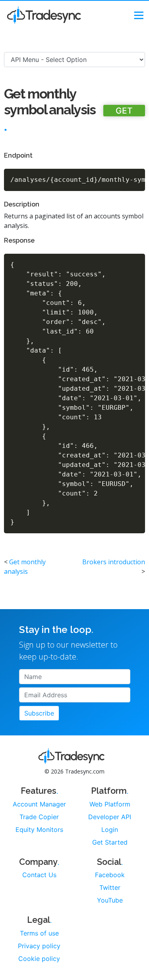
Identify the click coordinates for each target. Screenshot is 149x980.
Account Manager (39, 804)
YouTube (110, 900)
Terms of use (39, 933)
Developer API (109, 817)
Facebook (110, 875)
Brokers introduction (113, 562)
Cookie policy (39, 959)
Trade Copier (39, 817)
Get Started (110, 842)
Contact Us (39, 875)
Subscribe (39, 713)
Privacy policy (39, 946)
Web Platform (109, 804)
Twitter (109, 887)
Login (109, 829)
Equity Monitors (39, 829)
